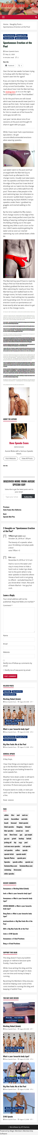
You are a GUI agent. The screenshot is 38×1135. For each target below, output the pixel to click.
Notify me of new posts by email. (18, 670)
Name (5, 635)
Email (5, 644)
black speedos (9, 827)
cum (5, 834)
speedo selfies (18, 862)
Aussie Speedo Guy (19, 5)
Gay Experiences (9, 35)
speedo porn (21, 858)
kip (15, 842)
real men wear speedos (12, 846)
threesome (17, 869)
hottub (28, 838)
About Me (7, 691)
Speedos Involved (21, 38)
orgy (20, 842)
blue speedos (8, 830)
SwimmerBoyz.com (10, 866)
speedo (24, 850)
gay (21, 834)
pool (25, 842)
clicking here (10, 92)
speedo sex (29, 862)
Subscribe (28, 497)
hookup (21, 838)
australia (24, 819)
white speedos (9, 873)
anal (18, 815)
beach (6, 823)
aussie (6, 819)
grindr (14, 838)
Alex (12, 815)
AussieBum (15, 819)
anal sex (25, 815)
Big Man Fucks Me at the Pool (14, 744)
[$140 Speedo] (19, 1103)
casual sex (19, 830)
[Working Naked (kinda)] (19, 1012)
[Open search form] (36, 17)
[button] (3, 17)
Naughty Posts (21, 35)
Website (6, 652)
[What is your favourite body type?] (19, 715)
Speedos (7, 862)
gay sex (6, 838)
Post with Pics (8, 38)
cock (27, 830)
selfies (17, 850)
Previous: (12, 508)
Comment (7, 605)
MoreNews (14, 1127)
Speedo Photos (9, 858)
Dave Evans (13, 834)
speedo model (21, 854)
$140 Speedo (13, 933)
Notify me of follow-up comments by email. (17, 664)
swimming (7, 869)
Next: (9, 515)
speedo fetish (9, 854)
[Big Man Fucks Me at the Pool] (19, 1073)
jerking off (7, 842)
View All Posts (27, 458)
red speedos (8, 850)
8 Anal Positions (18, 938)
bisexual (13, 823)
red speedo (26, 846)
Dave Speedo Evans (12, 51)
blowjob (27, 827)
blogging (19, 827)
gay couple (28, 834)
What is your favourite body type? (16, 729)
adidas (6, 815)
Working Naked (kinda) (12, 699)
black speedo (23, 823)
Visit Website (10, 458)
